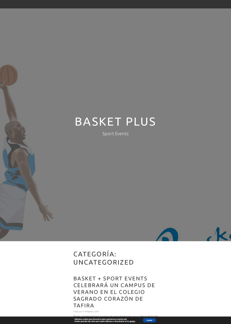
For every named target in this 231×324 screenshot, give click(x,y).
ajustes (132, 321)
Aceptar (149, 320)
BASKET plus (115, 121)
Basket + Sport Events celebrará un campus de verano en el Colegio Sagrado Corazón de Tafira (114, 291)
